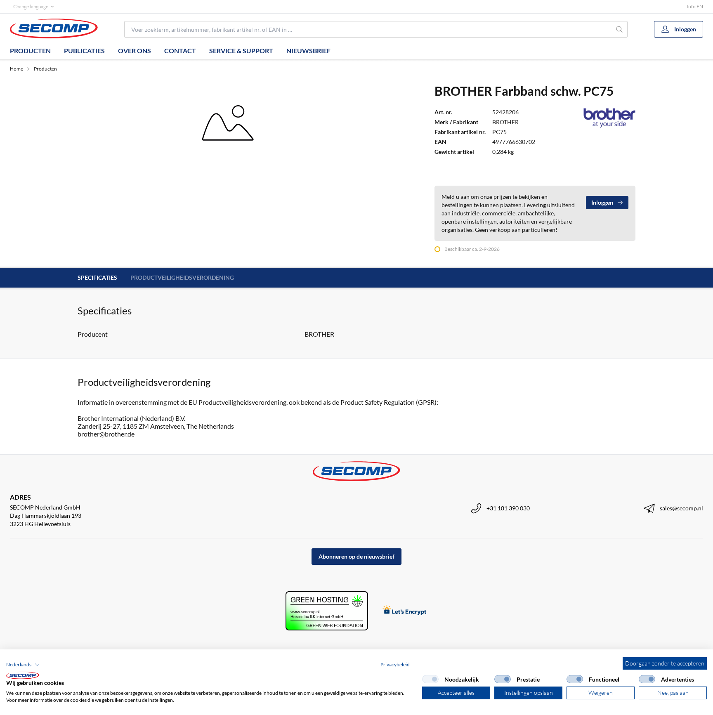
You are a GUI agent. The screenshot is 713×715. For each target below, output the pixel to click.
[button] (23, 664)
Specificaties (97, 277)
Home (16, 69)
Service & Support (241, 50)
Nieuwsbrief (308, 50)
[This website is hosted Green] (327, 610)
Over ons (134, 50)
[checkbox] (430, 679)
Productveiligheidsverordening (182, 277)
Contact (180, 50)
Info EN (695, 6)
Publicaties (84, 50)
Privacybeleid (395, 664)
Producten (30, 50)
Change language (30, 6)
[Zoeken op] (619, 29)
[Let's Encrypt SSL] (404, 611)
